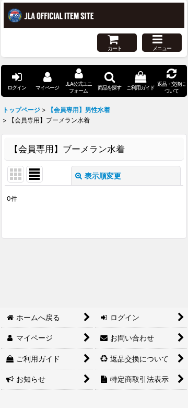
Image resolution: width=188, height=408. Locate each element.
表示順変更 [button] (103, 175)
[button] (162, 42)
